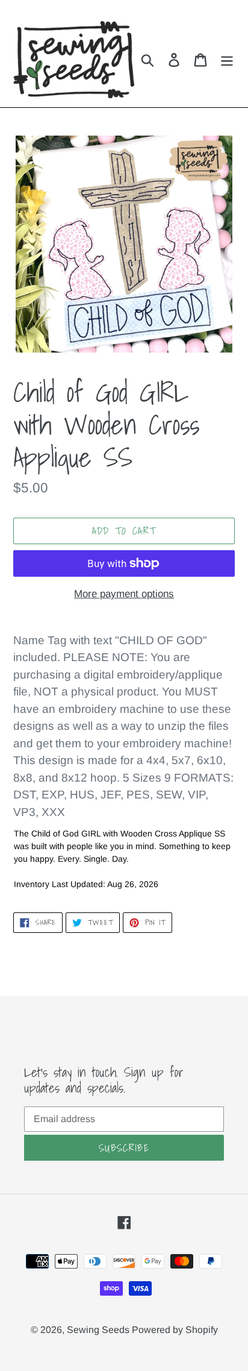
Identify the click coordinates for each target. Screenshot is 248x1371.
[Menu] (227, 60)
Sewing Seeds (99, 1330)
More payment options (124, 594)
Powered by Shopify (175, 1330)
